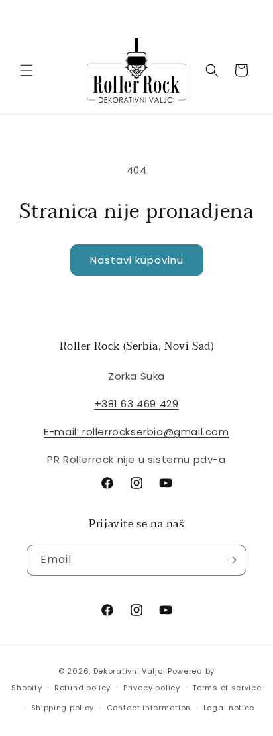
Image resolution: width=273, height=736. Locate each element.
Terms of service (226, 687)
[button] (26, 70)
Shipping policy (63, 707)
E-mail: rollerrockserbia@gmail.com (136, 432)
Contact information (149, 707)
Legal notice (228, 707)
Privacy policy (151, 687)
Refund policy (82, 687)
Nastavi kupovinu (137, 260)
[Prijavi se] (231, 560)
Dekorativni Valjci (129, 671)
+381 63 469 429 (137, 404)
